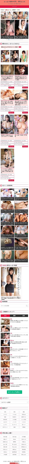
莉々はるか (14, 444)
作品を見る (11, 146)
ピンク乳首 (23, 419)
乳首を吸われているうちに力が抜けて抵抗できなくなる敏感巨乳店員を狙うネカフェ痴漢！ (21, 78)
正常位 (23, 110)
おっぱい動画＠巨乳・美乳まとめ (14, 1)
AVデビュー (5, 427)
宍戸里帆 (24, 436)
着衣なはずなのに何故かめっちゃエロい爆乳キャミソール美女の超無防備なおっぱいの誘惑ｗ (7, 78)
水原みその (23, 444)
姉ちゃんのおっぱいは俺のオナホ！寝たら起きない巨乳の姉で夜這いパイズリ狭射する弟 (7, 103)
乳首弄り (14, 417)
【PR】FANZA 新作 (5, 142)
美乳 (14, 411)
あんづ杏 (5, 444)
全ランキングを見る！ (14, 392)
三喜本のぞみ (20, 108)
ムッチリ (5, 424)
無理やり (5, 85)
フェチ (2, 85)
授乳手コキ (23, 417)
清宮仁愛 (5, 446)
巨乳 (5, 411)
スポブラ (5, 422)
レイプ (16, 110)
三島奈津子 (7, 83)
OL (15, 83)
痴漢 (22, 85)
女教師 (16, 108)
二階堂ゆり (6, 108)
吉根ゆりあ (5, 441)
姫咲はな (14, 449)
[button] (6, 39)
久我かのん (18, 83)
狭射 (5, 417)
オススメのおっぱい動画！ (6, 144)
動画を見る (11, 87)
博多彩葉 (24, 449)
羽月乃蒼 (5, 436)
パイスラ (24, 422)
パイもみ (14, 414)
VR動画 (23, 427)
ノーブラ (14, 422)
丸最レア (5, 439)
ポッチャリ (14, 424)
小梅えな (24, 441)
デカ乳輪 (14, 419)
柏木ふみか (23, 454)
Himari (14, 439)
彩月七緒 (14, 436)
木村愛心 (24, 452)
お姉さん (3, 83)
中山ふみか (14, 446)
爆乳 (24, 411)
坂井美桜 (14, 454)
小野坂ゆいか (24, 446)
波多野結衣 (14, 452)
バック (16, 85)
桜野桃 (14, 441)
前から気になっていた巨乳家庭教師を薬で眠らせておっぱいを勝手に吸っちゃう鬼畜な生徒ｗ (21, 103)
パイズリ (3, 110)
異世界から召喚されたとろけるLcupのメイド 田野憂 (7, 136)
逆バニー (24, 424)
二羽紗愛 (5, 454)
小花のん (5, 452)
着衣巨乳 (9, 85)
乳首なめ (19, 85)
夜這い (10, 110)
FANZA (2, 108)
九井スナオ (23, 439)
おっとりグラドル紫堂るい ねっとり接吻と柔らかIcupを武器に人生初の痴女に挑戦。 (7, 170)
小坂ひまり (5, 449)
